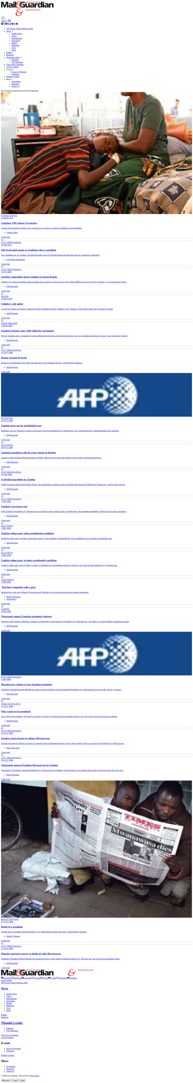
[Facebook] (2, 24)
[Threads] (8, 24)
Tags (3, 980)
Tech (8, 1008)
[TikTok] (10, 24)
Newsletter (10, 1066)
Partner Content (7, 1055)
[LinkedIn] (6, 24)
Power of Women (13, 1048)
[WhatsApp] (15, 24)
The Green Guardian (9, 1035)
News (4, 988)
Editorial (9, 1028)
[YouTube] (17, 24)
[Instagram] (4, 24)
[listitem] (6, 978)
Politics (4, 1015)
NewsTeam (34, 1076)
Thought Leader (12, 1023)
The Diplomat (12, 1031)
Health (9, 1003)
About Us (10, 1071)
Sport (8, 1010)
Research (10, 1069)
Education (10, 1001)
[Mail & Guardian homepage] (96, 9)
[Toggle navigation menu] (3, 18)
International (11, 999)
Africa (9, 996)
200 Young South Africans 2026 (14, 983)
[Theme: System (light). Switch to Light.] (4, 21)
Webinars (10, 1051)
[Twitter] (13, 24)
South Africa (11, 994)
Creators (8, 980)
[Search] (9, 21)
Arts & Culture (7, 1037)
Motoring (10, 1006)
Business (4, 1017)
